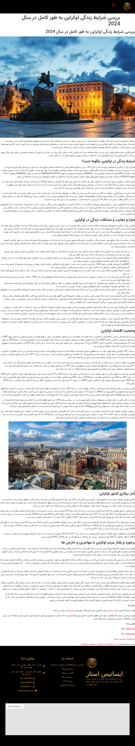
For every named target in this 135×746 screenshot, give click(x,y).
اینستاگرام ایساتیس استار (124, 639)
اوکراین (120, 644)
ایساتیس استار (113, 610)
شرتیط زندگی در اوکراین (106, 644)
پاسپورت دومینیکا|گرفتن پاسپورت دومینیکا (67, 665)
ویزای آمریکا (67, 677)
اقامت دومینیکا (67, 673)
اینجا (105, 619)
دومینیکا (70, 610)
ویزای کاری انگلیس (67, 685)
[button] (113, 5)
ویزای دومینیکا (67, 669)
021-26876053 (128, 629)
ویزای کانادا (67, 681)
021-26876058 (128, 634)
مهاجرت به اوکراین (88, 644)
